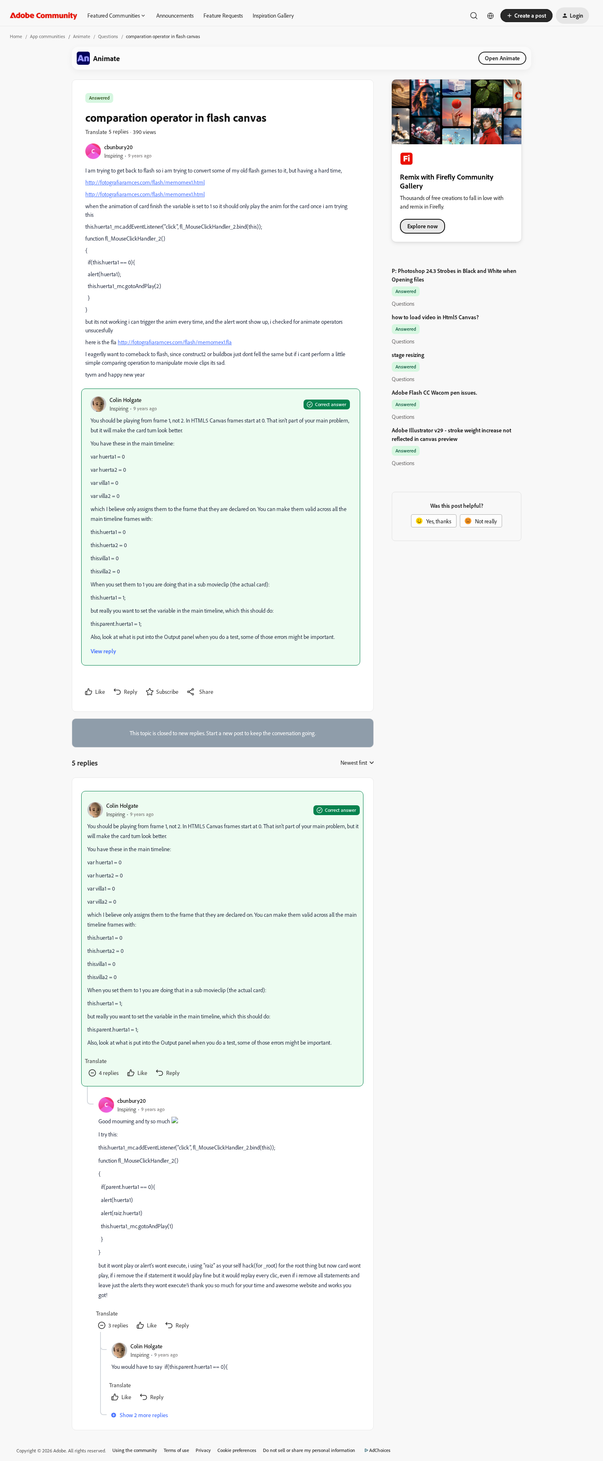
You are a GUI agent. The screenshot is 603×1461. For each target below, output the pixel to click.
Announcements (175, 15)
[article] (222, 938)
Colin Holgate (126, 399)
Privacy (203, 1450)
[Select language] (490, 15)
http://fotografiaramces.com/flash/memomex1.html (145, 182)
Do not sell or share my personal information (309, 1450)
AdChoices (380, 1450)
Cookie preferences (236, 1450)
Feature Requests (223, 15)
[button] (526, 15)
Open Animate (502, 58)
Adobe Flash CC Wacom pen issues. (434, 392)
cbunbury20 (118, 146)
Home (16, 36)
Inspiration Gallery (273, 15)
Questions (108, 36)
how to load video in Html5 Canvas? (435, 317)
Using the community (134, 1450)
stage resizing (408, 354)
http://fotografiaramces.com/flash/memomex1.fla (175, 342)
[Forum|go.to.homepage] (44, 15)
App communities (47, 36)
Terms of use (176, 1450)
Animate (81, 36)
